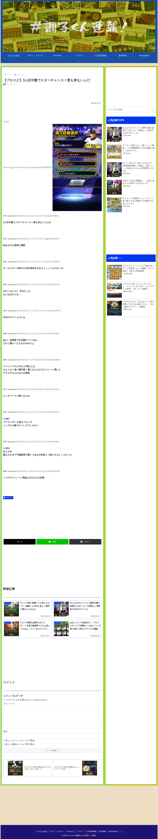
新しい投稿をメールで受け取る (20, 744)
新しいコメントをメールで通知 (20, 740)
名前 (5, 731)
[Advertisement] (52, 93)
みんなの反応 (42, 831)
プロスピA (9, 497)
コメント (8, 703)
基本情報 (102, 831)
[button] (85, 542)
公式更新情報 (91, 831)
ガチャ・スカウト (57, 831)
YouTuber (70, 831)
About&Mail (113, 831)
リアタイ (80, 831)
